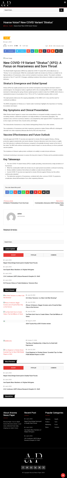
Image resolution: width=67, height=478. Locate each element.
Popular (33, 255)
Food (56, 424)
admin (19, 214)
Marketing (48, 424)
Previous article (8, 201)
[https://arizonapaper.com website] (15, 46)
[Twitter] (11, 192)
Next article (59, 201)
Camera (57, 427)
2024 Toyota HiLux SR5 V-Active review (38, 323)
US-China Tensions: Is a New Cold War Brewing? (41, 298)
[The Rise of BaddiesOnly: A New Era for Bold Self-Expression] (14, 341)
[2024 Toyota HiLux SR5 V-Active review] (14, 328)
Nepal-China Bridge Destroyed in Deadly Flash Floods (20, 263)
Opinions (47, 419)
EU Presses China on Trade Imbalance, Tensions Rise (20, 283)
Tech (56, 422)
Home (6, 26)
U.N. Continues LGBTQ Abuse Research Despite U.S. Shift (21, 276)
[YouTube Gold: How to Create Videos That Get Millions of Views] (14, 313)
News (47, 427)
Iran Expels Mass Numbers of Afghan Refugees (18, 269)
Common (53, 255)
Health (11, 26)
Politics (47, 422)
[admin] (17, 46)
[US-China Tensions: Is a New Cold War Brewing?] (14, 297)
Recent (13, 255)
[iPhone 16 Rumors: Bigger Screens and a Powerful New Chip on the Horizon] (14, 305)
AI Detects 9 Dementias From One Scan (16, 203)
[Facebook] (7, 192)
